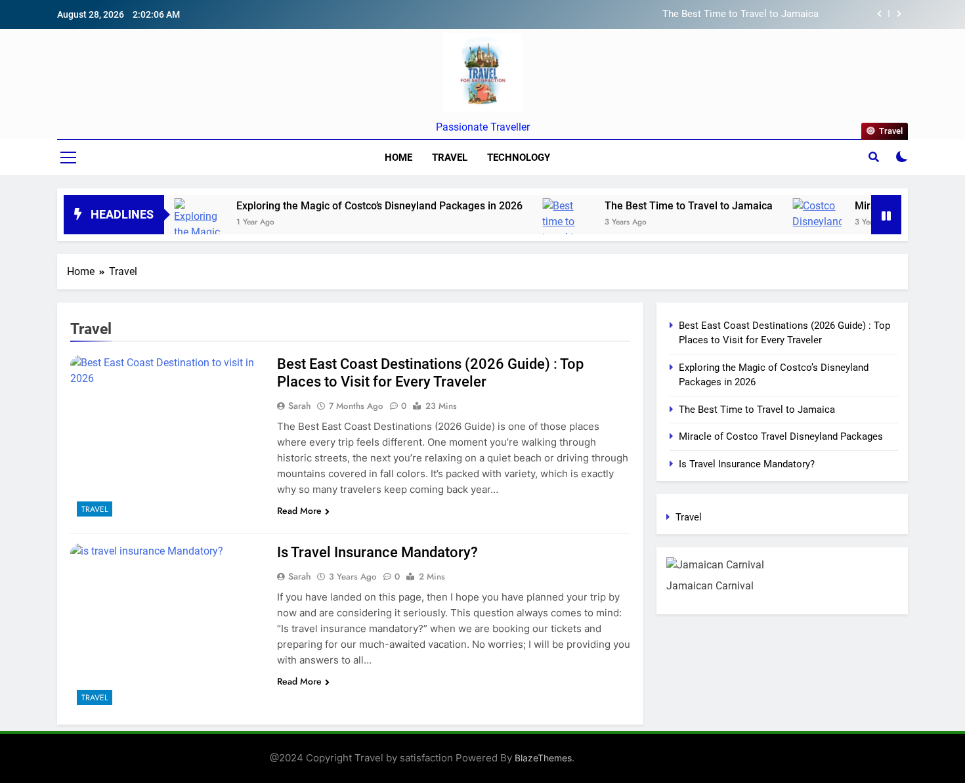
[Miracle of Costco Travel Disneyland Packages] (792, 216)
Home (398, 157)
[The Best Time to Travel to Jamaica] (542, 229)
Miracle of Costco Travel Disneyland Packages (781, 436)
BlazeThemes (543, 757)
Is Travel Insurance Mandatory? (377, 552)
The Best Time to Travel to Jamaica (740, 14)
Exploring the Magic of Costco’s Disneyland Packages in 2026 (355, 206)
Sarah (299, 405)
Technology (518, 157)
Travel (449, 157)
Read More (299, 510)
